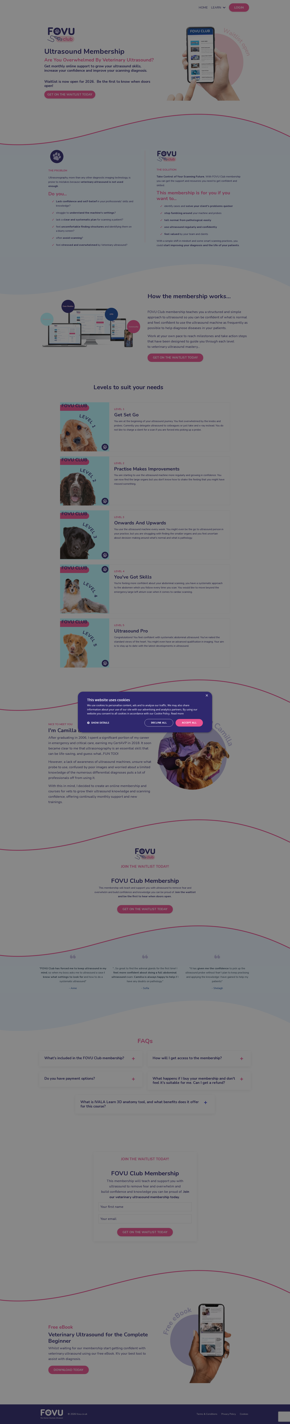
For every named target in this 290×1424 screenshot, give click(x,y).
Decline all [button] (159, 722)
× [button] (206, 695)
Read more (177, 713)
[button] (98, 722)
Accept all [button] (189, 722)
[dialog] (145, 712)
